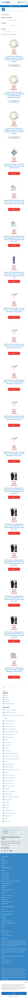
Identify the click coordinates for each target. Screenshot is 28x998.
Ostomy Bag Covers (10, 778)
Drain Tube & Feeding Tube (11, 731)
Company (3, 917)
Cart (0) (21, 2)
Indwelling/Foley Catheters (11, 753)
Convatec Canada (5, 877)
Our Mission (4, 919)
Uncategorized (8, 810)
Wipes (5, 818)
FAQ (2, 929)
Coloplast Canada (5, 875)
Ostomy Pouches (9, 780)
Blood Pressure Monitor (10, 712)
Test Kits (6, 807)
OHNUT (3, 893)
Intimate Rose (4, 891)
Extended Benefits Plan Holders (8, 923)
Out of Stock (14, 65)
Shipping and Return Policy (7, 931)
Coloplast (6, 695)
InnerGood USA (4, 933)
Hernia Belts (8, 745)
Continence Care (9, 723)
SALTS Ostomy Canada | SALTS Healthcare (10, 881)
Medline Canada (4, 885)
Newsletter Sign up (14, 831)
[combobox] (14, 9)
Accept (14, 993)
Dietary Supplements (10, 729)
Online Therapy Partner (6, 935)
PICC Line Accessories (9, 791)
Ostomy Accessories (9, 775)
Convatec (6, 699)
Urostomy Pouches (10, 813)
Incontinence (8, 750)
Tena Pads (6, 805)
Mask (5, 761)
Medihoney (3, 887)
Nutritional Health (8, 767)
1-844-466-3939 (4, 963)
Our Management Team (6, 921)
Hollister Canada (4, 879)
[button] (26, 982)
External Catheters (9, 734)
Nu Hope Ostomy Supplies (7, 883)
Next (24, 687)
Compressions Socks (10, 721)
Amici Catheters (4, 873)
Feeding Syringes (8, 737)
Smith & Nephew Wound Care (7, 889)
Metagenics (7, 701)
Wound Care (8, 821)
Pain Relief (7, 788)
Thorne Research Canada (6, 901)
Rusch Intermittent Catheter (11, 797)
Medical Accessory (9, 764)
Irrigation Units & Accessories (11, 756)
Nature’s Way (4, 899)
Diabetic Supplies (9, 726)
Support (3, 925)
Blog (2, 927)
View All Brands (4, 903)
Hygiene (7, 748)
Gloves (6, 740)
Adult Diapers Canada (10, 710)
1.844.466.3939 (4, 979)
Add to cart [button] (14, 173)
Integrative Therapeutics (6, 895)
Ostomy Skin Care (8, 783)
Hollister (6, 697)
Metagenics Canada (5, 897)
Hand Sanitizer (8, 742)
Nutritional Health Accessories (12, 769)
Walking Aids (7, 816)
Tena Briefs (7, 802)
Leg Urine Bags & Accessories (11, 759)
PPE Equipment (8, 794)
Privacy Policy (16, 996)
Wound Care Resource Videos (7, 911)
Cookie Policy (10, 996)
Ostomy (7, 772)
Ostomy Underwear (10, 786)
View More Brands (9, 703)
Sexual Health (8, 799)
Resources (3, 909)
